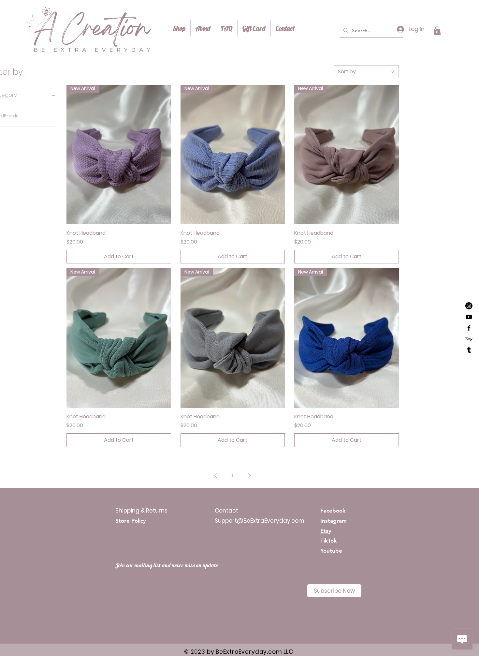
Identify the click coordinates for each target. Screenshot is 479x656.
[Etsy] (468, 339)
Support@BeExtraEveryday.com (259, 521)
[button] (437, 30)
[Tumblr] (468, 350)
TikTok (328, 540)
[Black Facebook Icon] (468, 328)
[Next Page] (250, 475)
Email (122, 579)
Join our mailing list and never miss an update (166, 565)
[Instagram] (468, 305)
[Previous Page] (216, 475)
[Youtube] (468, 317)
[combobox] (366, 71)
